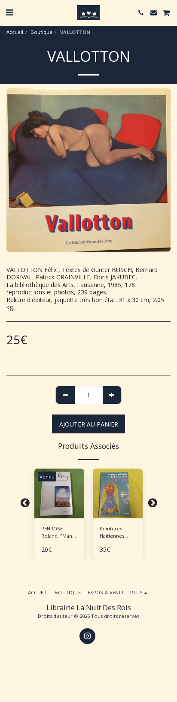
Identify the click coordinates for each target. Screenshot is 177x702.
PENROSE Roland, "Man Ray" (56, 532)
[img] (118, 493)
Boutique (41, 32)
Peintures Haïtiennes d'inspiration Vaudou (114, 532)
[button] (9, 12)
